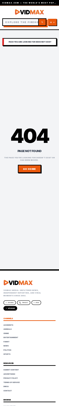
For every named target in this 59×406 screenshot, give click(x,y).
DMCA (6, 386)
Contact (7, 391)
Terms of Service (11, 382)
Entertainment (10, 337)
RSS (36, 302)
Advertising (9, 374)
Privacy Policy (10, 378)
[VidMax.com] (29, 12)
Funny (6, 342)
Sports (6, 354)
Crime (6, 333)
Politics (7, 350)
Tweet (25, 302)
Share (10, 302)
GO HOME (29, 169)
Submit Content (11, 370)
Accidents (8, 325)
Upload (10, 308)
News (6, 346)
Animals (7, 329)
